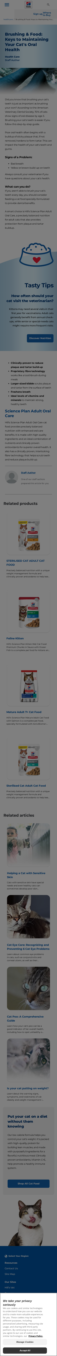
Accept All (25, 1350)
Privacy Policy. (35, 1336)
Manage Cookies (25, 1342)
